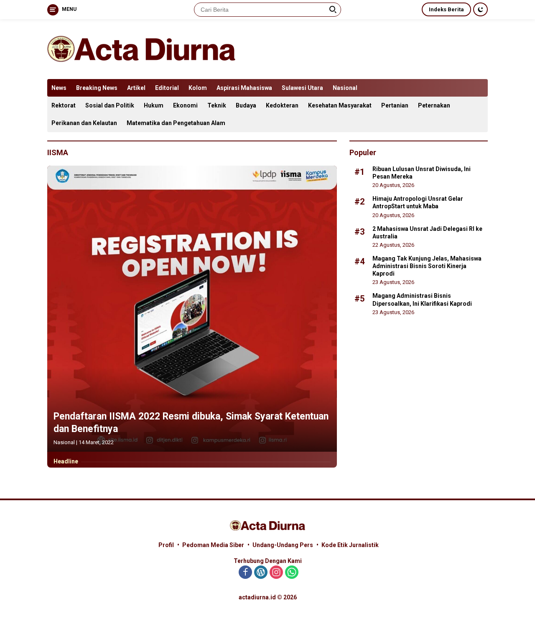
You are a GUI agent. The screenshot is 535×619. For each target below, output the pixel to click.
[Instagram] (276, 572)
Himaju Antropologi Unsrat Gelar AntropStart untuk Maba (417, 202)
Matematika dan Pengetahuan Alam (176, 123)
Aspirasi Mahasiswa (244, 87)
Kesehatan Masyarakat (340, 105)
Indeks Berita (446, 9)
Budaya (246, 105)
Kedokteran (282, 105)
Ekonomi (185, 105)
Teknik (216, 105)
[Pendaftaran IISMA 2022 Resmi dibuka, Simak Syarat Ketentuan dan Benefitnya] (192, 309)
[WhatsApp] (291, 572)
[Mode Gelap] (480, 9)
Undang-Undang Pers (282, 545)
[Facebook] (245, 572)
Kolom (198, 87)
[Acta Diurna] (141, 48)
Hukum (153, 105)
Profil (166, 545)
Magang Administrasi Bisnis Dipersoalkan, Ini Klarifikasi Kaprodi (422, 299)
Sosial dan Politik (109, 105)
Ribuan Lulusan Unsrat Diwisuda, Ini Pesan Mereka (421, 172)
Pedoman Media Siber (213, 545)
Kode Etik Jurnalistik (350, 545)
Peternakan (434, 105)
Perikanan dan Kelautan (84, 123)
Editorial (167, 87)
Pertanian (394, 105)
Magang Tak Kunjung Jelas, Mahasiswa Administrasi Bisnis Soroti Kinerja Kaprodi (427, 265)
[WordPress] (261, 572)
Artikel (136, 87)
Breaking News (96, 87)
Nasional (345, 87)
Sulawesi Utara (302, 87)
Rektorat (63, 105)
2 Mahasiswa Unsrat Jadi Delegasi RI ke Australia (427, 232)
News (58, 87)
